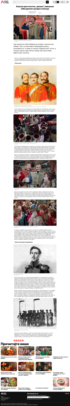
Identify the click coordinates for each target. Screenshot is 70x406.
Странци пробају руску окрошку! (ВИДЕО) (59, 388)
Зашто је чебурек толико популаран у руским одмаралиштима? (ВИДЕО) (25, 358)
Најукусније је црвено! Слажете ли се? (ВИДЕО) (24, 388)
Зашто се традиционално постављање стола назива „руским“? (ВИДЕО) (25, 374)
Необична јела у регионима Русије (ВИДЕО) (43, 357)
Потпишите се (32, 394)
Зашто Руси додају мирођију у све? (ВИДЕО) (8, 388)
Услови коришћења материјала (4, 399)
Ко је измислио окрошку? (42, 388)
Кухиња (40, 12)
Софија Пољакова (32, 11)
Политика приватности (5, 397)
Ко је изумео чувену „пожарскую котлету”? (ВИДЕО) (59, 374)
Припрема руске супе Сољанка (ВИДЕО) (9, 357)
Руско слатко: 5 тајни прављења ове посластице (8, 373)
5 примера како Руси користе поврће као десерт (60, 357)
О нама (2, 396)
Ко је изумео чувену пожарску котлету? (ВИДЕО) (43, 373)
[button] (45, 1)
